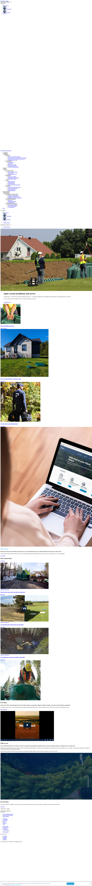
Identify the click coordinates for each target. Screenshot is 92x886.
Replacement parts (11, 190)
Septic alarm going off (12, 174)
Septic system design (12, 164)
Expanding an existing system (14, 196)
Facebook (5, 836)
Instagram (5, 837)
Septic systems (6, 191)
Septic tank (10, 200)
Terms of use (5, 826)
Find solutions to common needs (12, 194)
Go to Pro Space (4, 709)
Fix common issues (9, 170)
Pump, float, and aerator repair (14, 184)
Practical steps (8, 161)
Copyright (5, 828)
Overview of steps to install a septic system (16, 158)
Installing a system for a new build (15, 197)
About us (5, 13)
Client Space (8, 9)
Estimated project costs (12, 160)
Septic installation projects (8, 814)
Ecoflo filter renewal (12, 178)
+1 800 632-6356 (6, 222)
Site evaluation (11, 162)
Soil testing (10, 163)
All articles (3, 561)
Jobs (4, 824)
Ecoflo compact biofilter (13, 204)
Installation (5, 152)
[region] (46, 884)
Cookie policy (6, 829)
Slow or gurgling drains (12, 172)
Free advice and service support (14, 187)
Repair (7, 180)
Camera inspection (11, 189)
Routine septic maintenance (13, 177)
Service (5, 168)
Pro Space (8, 12)
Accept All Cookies (70, 883)
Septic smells (10, 173)
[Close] (90, 883)
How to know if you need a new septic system (17, 157)
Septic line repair (11, 182)
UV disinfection (11, 207)
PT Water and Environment (6, 150)
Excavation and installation (13, 167)
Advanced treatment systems (11, 203)
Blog (4, 208)
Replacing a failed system (13, 195)
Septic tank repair (11, 181)
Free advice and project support (14, 156)
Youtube (4, 839)
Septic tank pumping (12, 176)
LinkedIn (5, 838)
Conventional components (10, 199)
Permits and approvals (12, 165)
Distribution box (11, 202)
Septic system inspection (13, 188)
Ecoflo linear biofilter (12, 206)
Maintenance (8, 175)
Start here (8, 155)
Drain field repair (11, 183)
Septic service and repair (8, 815)
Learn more (3, 555)
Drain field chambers (12, 201)
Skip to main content (5, 1)
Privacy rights (5, 831)
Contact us (6, 5)
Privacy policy (6, 827)
